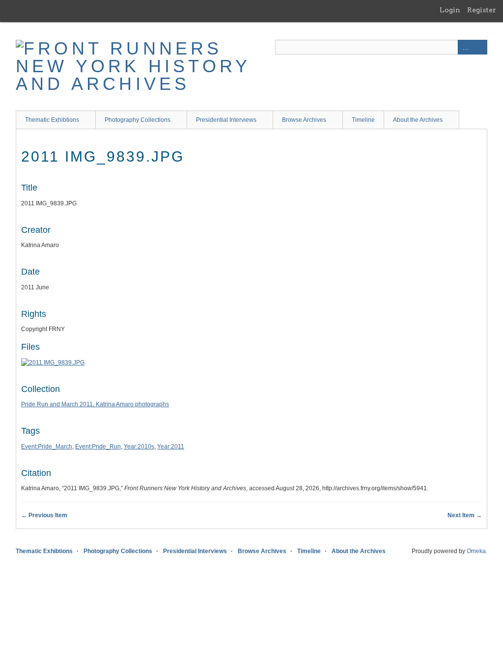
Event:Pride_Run (98, 446)
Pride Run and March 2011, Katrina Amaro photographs (95, 404)
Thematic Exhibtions (52, 119)
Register (481, 10)
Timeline (363, 119)
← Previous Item (44, 515)
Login (450, 10)
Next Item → (464, 515)
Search (480, 47)
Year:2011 (170, 446)
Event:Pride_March (46, 446)
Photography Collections (137, 119)
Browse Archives (304, 119)
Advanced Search (465, 47)
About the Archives (418, 119)
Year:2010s (139, 446)
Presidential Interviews (226, 119)
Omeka (476, 551)
